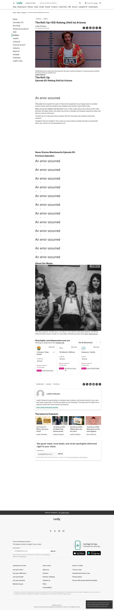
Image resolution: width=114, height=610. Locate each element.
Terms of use (77, 570)
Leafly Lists (17, 61)
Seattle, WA (60, 343)
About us (46, 570)
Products (54, 7)
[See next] (100, 342)
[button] (100, 28)
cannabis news (40, 384)
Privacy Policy (96, 606)
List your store (18, 570)
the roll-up (56, 384)
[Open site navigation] (14, 3)
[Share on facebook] (84, 28)
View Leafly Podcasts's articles (47, 407)
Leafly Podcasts (40, 26)
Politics (16, 35)
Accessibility (47, 587)
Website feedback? (57, 512)
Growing (16, 26)
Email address (40, 450)
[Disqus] (68, 485)
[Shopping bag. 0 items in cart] (100, 3)
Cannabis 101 (83, 7)
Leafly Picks (63, 7)
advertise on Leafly (30, 3)
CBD (69, 7)
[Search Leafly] (80, 3)
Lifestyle (16, 42)
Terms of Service (73, 457)
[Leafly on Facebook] (50, 531)
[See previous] (96, 342)
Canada (16, 54)
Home (14, 12)
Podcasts (23, 12)
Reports (16, 51)
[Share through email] (96, 28)
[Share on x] (87, 28)
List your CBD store (19, 573)
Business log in (18, 584)
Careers (45, 573)
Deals (36, 7)
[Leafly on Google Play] (94, 553)
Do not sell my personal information (84, 580)
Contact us (46, 580)
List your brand (18, 577)
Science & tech (19, 45)
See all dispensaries (86, 342)
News (18, 12)
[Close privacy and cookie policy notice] (111, 602)
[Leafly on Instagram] (59, 531)
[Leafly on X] (55, 531)
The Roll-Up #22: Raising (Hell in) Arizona (38, 12)
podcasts (48, 384)
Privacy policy (77, 577)
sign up (60, 453)
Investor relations (49, 577)
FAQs (44, 584)
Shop (14, 7)
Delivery (30, 7)
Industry (16, 48)
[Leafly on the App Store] (79, 553)
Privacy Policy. (22, 556)
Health (16, 38)
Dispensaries (21, 7)
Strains (41, 7)
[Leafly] (19, 3)
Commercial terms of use (81, 573)
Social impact (93, 7)
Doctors (75, 7)
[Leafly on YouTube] (63, 531)
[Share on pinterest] (93, 28)
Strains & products (21, 29)
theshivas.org (93, 334)
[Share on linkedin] (90, 28)
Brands (47, 7)
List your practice (19, 580)
